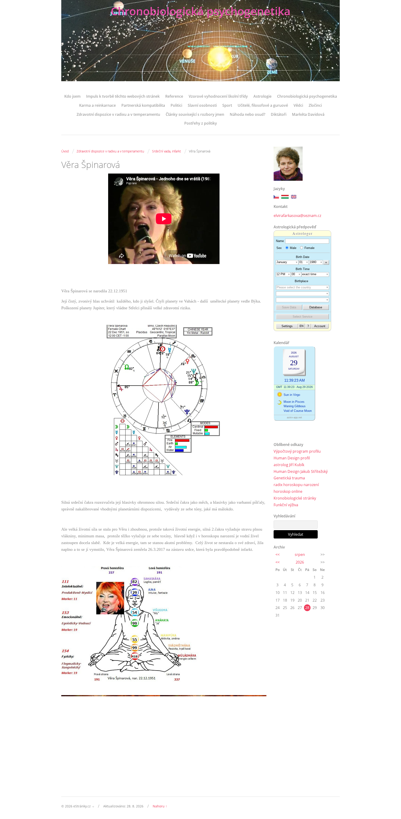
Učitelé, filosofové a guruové (263, 105)
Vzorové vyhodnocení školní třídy (218, 96)
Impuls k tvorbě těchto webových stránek (123, 96)
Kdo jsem (72, 96)
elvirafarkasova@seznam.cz (297, 215)
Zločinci (315, 105)
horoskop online (288, 491)
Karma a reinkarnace (97, 105)
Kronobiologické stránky (295, 498)
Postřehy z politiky (200, 123)
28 (307, 607)
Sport (227, 105)
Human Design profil (292, 458)
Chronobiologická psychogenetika (201, 11)
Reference (174, 96)
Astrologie (262, 96)
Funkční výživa (286, 504)
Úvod (65, 151)
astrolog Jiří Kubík (289, 464)
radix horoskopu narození (296, 484)
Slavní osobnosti (202, 105)
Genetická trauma (289, 477)
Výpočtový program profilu (297, 451)
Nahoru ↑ (160, 806)
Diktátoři (278, 114)
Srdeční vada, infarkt (166, 151)
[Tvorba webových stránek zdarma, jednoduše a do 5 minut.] (93, 806)
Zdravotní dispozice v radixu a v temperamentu (118, 114)
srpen (300, 554)
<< (277, 554)
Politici (176, 105)
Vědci (298, 105)
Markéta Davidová (308, 114)
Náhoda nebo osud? (247, 114)
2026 (300, 562)
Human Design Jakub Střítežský (301, 471)
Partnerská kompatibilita (143, 105)
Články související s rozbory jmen (195, 114)
